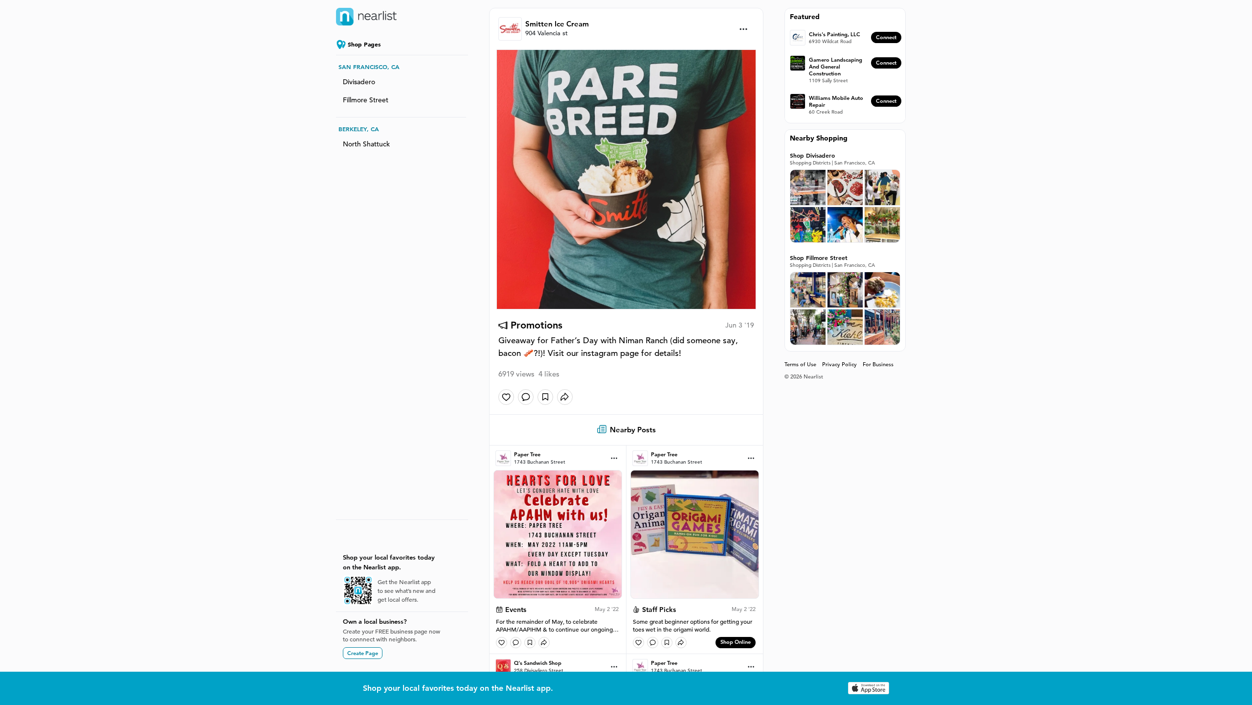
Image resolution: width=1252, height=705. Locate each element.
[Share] (565, 397)
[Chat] (526, 397)
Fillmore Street (365, 99)
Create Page (362, 653)
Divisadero (359, 81)
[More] (744, 29)
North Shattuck (366, 144)
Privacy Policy (839, 364)
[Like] (506, 397)
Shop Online (735, 641)
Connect (886, 37)
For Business (878, 364)
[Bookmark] (545, 397)
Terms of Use (800, 364)
